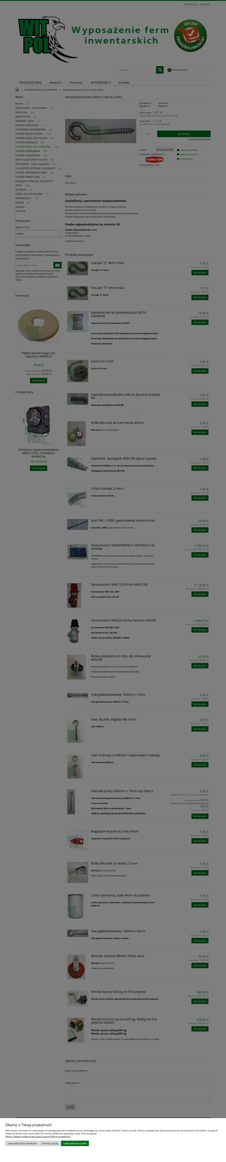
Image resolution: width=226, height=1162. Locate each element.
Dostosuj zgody (50, 1143)
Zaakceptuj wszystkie (75, 1143)
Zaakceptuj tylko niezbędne (22, 1143)
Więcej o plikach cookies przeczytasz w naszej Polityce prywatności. (38, 1136)
